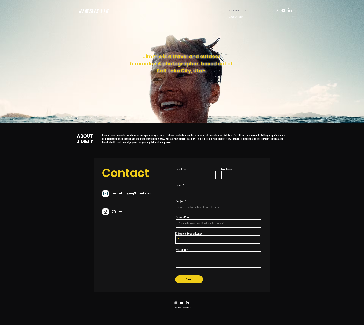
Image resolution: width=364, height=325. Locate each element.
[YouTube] (283, 10)
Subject (180, 201)
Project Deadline (185, 217)
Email (179, 185)
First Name (182, 169)
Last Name (227, 169)
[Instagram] (276, 10)
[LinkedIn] (290, 10)
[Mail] (105, 193)
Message (181, 249)
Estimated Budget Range (188, 233)
